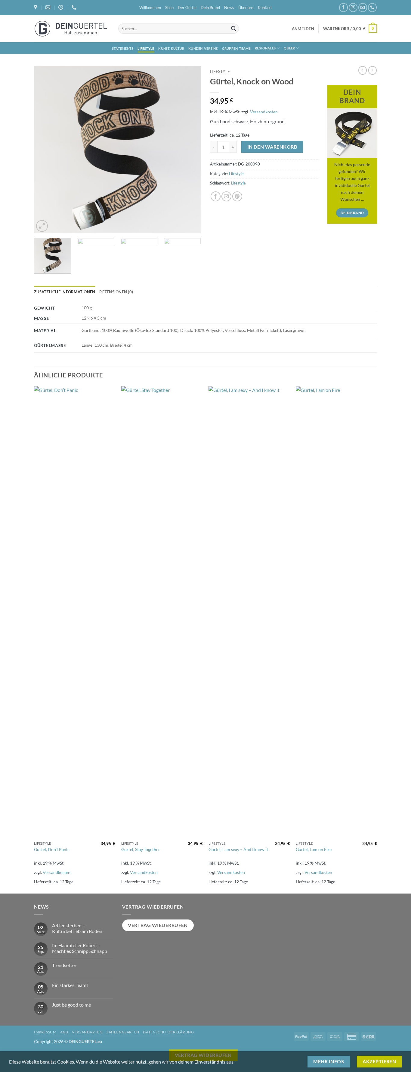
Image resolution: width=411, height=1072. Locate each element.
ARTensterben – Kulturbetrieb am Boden (77, 928)
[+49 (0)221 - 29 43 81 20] (75, 7)
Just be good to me (71, 1004)
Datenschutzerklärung (168, 1032)
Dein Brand (210, 7)
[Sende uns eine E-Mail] (362, 7)
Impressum (45, 1032)
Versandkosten (264, 111)
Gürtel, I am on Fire (314, 849)
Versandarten (87, 1032)
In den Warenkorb (272, 147)
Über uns (246, 7)
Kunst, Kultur (171, 48)
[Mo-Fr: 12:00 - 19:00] (61, 7)
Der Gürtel (187, 7)
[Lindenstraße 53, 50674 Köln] (36, 7)
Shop (169, 7)
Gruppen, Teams (236, 48)
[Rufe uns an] (372, 7)
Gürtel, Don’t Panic (52, 849)
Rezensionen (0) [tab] (116, 291)
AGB (64, 1032)
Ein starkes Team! (70, 985)
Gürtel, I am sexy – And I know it (238, 849)
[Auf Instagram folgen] (353, 7)
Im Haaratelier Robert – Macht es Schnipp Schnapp (79, 948)
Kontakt (265, 7)
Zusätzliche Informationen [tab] (64, 291)
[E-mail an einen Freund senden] (226, 196)
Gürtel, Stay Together (140, 849)
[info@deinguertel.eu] (48, 7)
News (229, 7)
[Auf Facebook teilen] (216, 196)
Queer (289, 48)
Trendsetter (64, 965)
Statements (122, 48)
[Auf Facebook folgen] (343, 7)
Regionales (265, 48)
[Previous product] (372, 70)
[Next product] (362, 70)
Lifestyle (146, 48)
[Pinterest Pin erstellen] (237, 196)
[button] (303, 29)
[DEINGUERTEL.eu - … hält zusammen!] (71, 28)
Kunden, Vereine (203, 48)
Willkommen (150, 7)
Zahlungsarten (122, 1032)
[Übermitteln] (233, 29)
